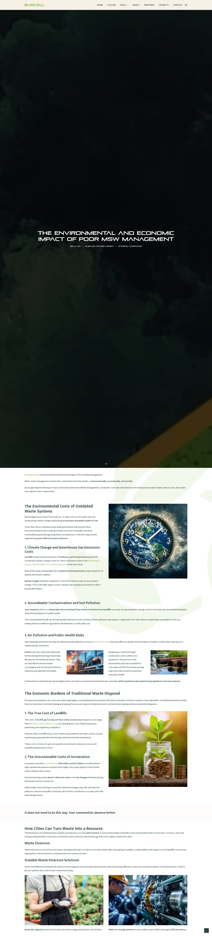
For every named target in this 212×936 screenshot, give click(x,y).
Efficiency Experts (105, 246)
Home (100, 5)
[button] (186, 5)
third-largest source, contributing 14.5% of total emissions (62, 562)
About (136, 5)
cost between (64, 763)
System (111, 5)
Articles (91, 246)
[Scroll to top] (206, 930)
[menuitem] (100, 5)
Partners (149, 5)
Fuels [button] (123, 5)
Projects (164, 5)
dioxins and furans (100, 642)
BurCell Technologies (131, 246)
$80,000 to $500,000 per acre (43, 723)
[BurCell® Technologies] (34, 5)
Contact (178, 5)
